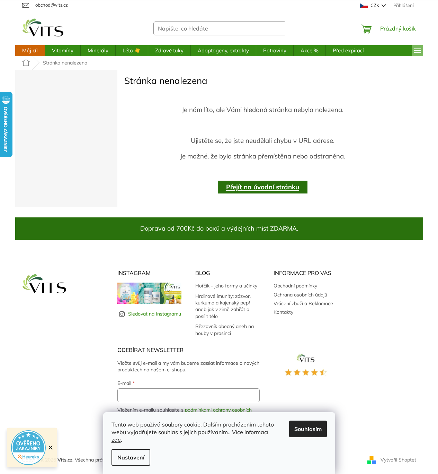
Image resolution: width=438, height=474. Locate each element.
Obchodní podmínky (295, 286)
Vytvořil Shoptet (398, 459)
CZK (374, 5)
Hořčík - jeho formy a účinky (226, 286)
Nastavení (130, 457)
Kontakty (283, 312)
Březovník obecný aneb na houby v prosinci (224, 329)
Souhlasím (308, 428)
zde (116, 439)
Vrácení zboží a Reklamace (303, 303)
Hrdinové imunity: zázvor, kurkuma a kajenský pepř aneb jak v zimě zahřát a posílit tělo (223, 306)
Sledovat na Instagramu (154, 314)
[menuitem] (30, 50)
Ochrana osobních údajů (300, 295)
